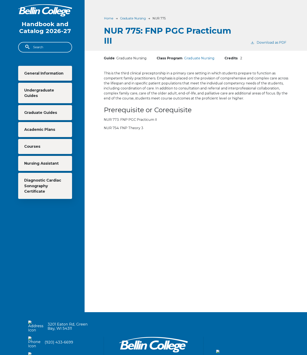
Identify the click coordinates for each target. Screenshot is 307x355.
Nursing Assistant (41, 163)
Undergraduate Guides (39, 93)
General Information (43, 73)
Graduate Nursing (133, 18)
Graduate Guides (40, 112)
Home (108, 18)
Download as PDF (271, 43)
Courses (32, 146)
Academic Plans (39, 129)
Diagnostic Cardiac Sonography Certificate (42, 185)
